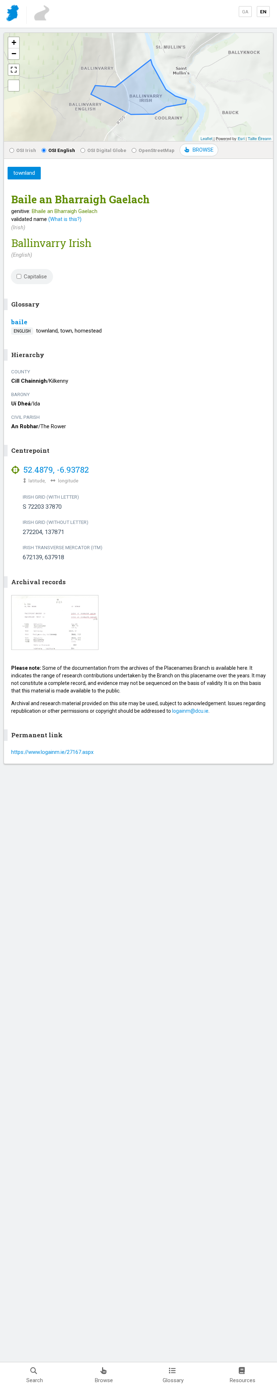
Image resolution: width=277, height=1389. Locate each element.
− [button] (14, 53)
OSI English (61, 150)
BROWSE (203, 150)
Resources (242, 1380)
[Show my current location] (13, 85)
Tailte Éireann (259, 138)
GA (245, 11)
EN (263, 11)
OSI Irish (26, 150)
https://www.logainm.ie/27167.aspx (52, 752)
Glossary (173, 1380)
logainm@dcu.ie (190, 711)
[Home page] (13, 14)
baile (19, 322)
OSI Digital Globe (106, 150)
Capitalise (35, 276)
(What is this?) (65, 219)
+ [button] (14, 42)
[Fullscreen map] (13, 69)
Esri (241, 138)
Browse (104, 1380)
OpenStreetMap (156, 150)
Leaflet (206, 138)
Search (34, 1380)
